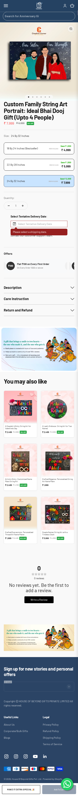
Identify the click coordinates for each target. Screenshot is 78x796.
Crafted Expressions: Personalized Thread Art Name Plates (19, 533)
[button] (39, 224)
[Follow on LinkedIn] (45, 756)
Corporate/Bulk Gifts (16, 731)
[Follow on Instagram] (6, 756)
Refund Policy (51, 731)
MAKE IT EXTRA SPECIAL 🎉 (21, 789)
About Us (9, 724)
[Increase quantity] (22, 206)
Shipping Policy (52, 737)
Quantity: (9, 197)
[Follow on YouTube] (35, 756)
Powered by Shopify (52, 779)
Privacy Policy (50, 724)
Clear (70, 16)
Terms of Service (52, 744)
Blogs (7, 737)
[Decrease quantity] (8, 206)
